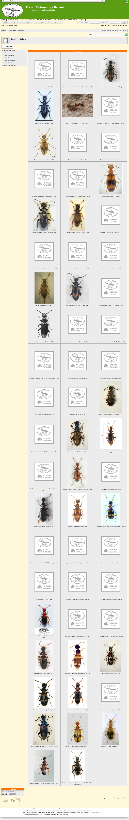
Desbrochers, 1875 (44, 196)
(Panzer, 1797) (77, 232)
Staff (49, 814)
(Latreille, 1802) (110, 673)
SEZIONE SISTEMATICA (43, 20)
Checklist (11, 31)
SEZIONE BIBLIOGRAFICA (76, 20)
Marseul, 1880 (111, 269)
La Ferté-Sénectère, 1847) (77, 87)
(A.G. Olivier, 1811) (44, 341)
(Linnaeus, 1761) (111, 87)
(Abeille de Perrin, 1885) (44, 451)
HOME (3, 20)
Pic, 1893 (44, 87)
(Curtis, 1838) (77, 526)
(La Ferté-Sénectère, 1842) (77, 489)
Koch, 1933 (44, 305)
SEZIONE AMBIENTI (60, 20)
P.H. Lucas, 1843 (110, 232)
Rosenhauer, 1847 (110, 378)
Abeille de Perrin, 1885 (110, 341)
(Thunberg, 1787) (44, 123)
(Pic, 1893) (77, 636)
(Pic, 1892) (111, 526)
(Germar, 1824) (111, 563)
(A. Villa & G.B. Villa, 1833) (77, 783)
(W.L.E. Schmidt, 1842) (110, 451)
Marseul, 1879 (77, 341)
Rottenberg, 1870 (77, 746)
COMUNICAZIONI (13, 20)
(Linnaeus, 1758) (77, 710)
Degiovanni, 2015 (77, 563)
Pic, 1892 (77, 414)
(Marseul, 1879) (44, 526)
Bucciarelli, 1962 (111, 489)
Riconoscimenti (64, 814)
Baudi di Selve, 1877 (77, 305)
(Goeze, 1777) (111, 710)
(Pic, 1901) (44, 599)
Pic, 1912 (110, 196)
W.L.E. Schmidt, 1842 (77, 123)
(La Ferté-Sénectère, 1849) (44, 563)
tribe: (9, 53)
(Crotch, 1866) (111, 636)
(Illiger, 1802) (44, 159)
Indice (4, 31)
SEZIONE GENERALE (27, 20)
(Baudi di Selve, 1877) (44, 489)
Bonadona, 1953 (110, 159)
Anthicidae (20, 31)
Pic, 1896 (77, 159)
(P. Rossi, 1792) (44, 673)
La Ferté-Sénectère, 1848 (110, 123)
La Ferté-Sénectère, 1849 (77, 196)
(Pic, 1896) (44, 783)
